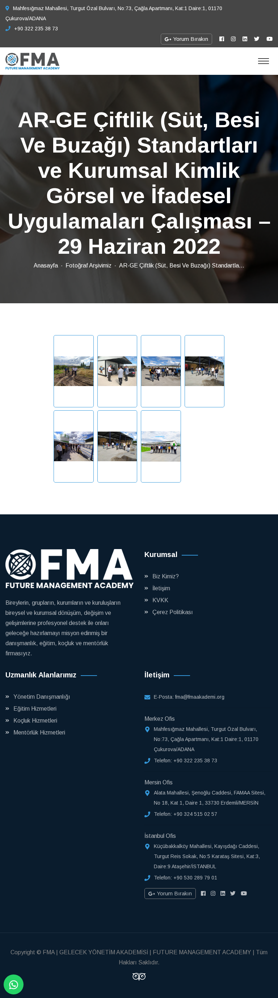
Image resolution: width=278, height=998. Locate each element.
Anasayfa (46, 265)
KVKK (160, 600)
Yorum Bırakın (190, 39)
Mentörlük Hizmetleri (39, 732)
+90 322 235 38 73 (36, 28)
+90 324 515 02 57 (195, 814)
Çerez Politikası (172, 612)
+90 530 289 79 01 (195, 878)
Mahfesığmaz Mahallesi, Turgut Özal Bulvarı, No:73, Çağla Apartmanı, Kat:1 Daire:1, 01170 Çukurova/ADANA (206, 739)
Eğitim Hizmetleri (34, 709)
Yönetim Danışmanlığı (41, 697)
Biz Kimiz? (165, 576)
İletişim (161, 588)
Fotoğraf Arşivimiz (88, 265)
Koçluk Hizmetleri (35, 721)
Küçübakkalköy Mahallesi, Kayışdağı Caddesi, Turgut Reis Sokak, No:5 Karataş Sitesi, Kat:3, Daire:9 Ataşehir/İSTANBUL (207, 856)
